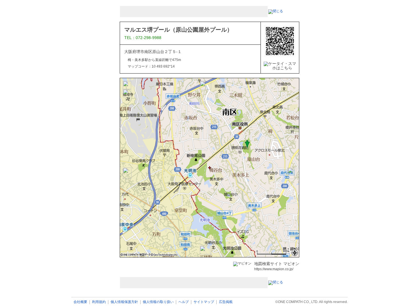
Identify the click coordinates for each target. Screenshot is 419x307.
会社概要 (80, 302)
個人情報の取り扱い (158, 302)
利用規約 (99, 302)
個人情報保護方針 (124, 302)
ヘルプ (183, 302)
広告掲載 (226, 302)
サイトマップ (204, 302)
